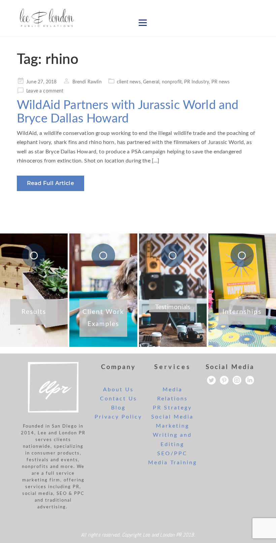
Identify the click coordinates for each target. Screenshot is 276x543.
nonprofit (172, 82)
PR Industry (196, 82)
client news (129, 82)
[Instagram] (237, 380)
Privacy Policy (118, 417)
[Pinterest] (224, 380)
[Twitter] (211, 380)
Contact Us (118, 398)
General (151, 82)
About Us (118, 389)
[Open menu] (143, 23)
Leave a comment (44, 91)
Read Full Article (50, 183)
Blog (118, 407)
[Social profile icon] (249, 380)
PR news (220, 82)
